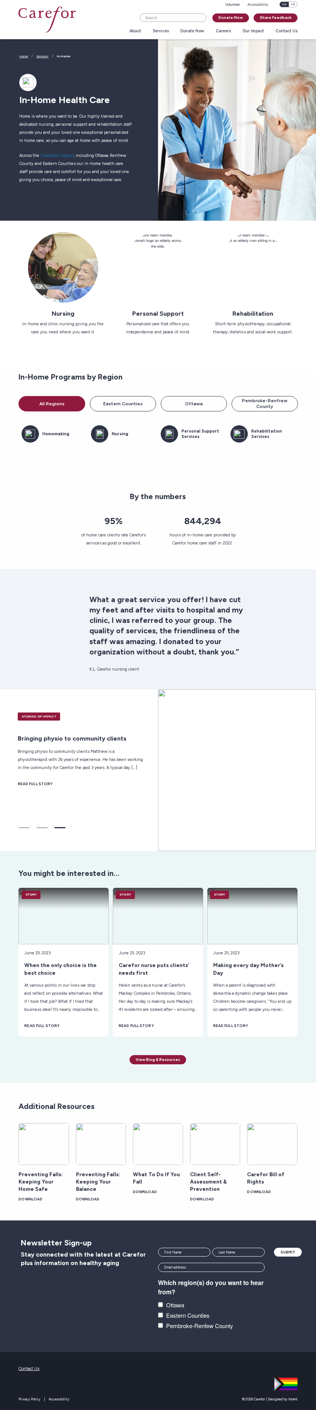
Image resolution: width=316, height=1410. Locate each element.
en (284, 4)
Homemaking (55, 433)
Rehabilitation (252, 313)
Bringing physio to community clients (72, 738)
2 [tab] (42, 828)
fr (293, 4)
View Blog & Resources (158, 1059)
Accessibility (59, 1399)
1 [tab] (24, 828)
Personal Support (158, 313)
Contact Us (287, 31)
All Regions (51, 403)
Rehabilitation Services (266, 434)
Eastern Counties (123, 403)
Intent (293, 1399)
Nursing (63, 313)
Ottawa (194, 403)
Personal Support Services (200, 434)
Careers (223, 31)
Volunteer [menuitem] (232, 4)
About (135, 31)
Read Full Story (35, 784)
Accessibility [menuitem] (257, 4)
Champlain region (57, 155)
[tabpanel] (158, 770)
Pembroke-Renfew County (199, 1326)
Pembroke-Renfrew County (264, 404)
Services (161, 31)
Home (23, 56)
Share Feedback (275, 17)
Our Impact (253, 31)
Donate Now (231, 17)
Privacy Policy (29, 1399)
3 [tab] (60, 828)
